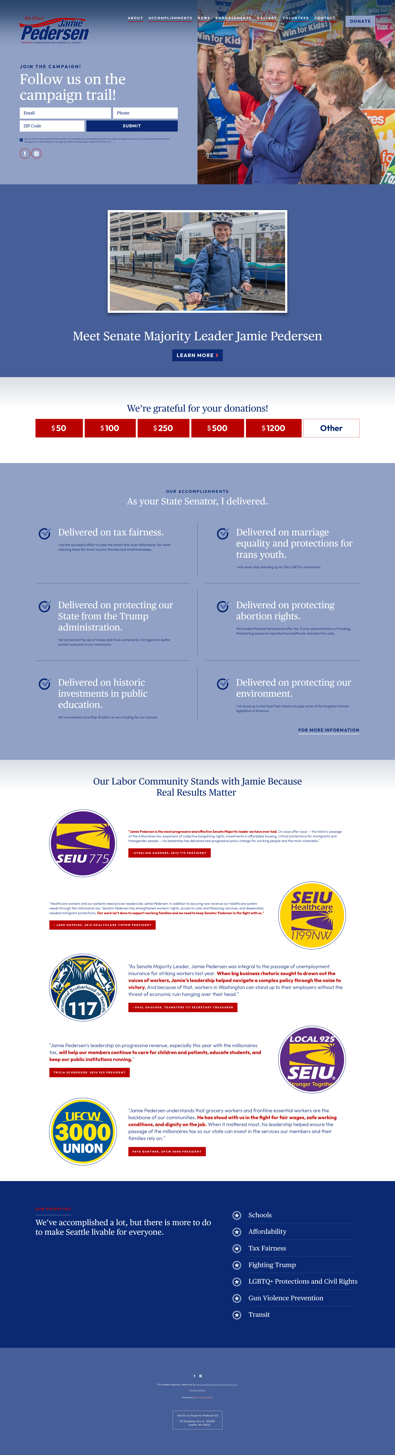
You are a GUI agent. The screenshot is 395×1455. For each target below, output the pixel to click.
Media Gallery (197, 1390)
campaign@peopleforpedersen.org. (217, 1384)
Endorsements (234, 18)
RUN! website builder (203, 1397)
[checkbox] (21, 139)
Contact (325, 18)
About (135, 18)
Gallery (267, 18)
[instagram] (36, 153)
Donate (360, 21)
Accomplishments (171, 18)
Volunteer (296, 18)
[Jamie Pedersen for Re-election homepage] (54, 30)
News (204, 18)
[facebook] (25, 153)
